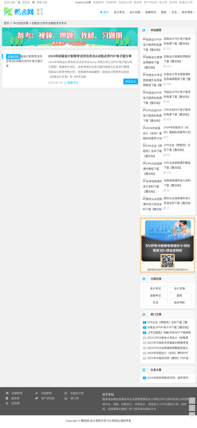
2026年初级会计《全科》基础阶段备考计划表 (177, 132)
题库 (163, 12)
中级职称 (111, 2)
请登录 (26, 2)
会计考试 (119, 12)
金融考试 (150, 12)
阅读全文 (130, 81)
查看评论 (72, 82)
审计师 (163, 2)
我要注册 (41, 2)
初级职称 (98, 2)
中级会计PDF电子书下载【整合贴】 (168, 327)
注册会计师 (125, 2)
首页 (106, 12)
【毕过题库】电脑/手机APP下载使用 (169, 332)
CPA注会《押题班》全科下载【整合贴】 (171, 322)
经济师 (173, 2)
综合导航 (187, 12)
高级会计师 (186, 2)
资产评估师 (150, 2)
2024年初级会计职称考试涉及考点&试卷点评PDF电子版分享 (90, 56)
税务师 (138, 2)
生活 (174, 12)
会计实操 (134, 12)
